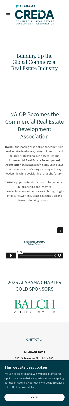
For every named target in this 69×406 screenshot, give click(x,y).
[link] (34, 14)
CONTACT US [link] (34, 339)
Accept (34, 397)
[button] (8, 14)
